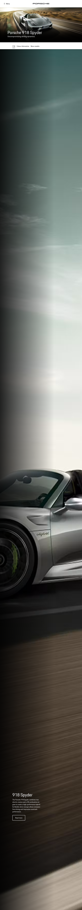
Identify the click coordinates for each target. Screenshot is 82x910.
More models (35, 46)
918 (13, 46)
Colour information (23, 46)
